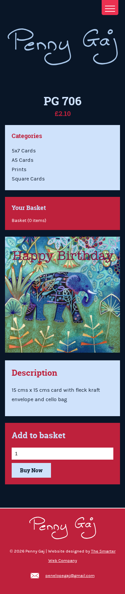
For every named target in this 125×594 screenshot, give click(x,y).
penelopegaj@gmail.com (70, 575)
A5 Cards (22, 160)
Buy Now (31, 470)
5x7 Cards (24, 151)
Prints (19, 169)
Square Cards (28, 179)
